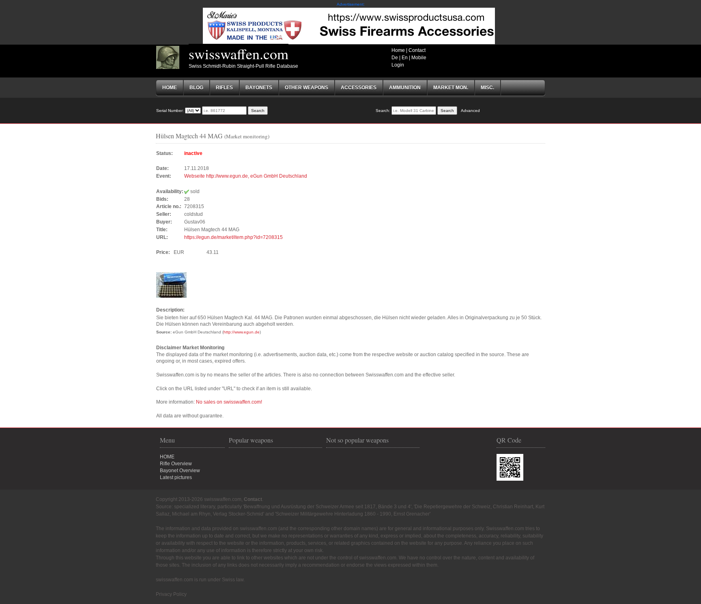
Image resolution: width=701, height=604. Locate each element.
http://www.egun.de (242, 332)
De (394, 57)
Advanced (470, 110)
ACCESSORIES (358, 87)
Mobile (418, 57)
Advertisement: (351, 4)
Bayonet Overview (180, 470)
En (405, 57)
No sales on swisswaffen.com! (229, 402)
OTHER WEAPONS (306, 87)
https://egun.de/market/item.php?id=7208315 (233, 237)
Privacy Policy (171, 594)
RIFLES (224, 87)
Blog (196, 87)
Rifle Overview (176, 463)
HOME (167, 457)
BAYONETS (258, 87)
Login (397, 65)
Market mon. (450, 87)
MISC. (487, 87)
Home (398, 50)
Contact (417, 50)
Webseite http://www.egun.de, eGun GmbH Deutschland (245, 176)
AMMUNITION (405, 87)
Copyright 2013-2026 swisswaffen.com (198, 499)
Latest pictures (176, 477)
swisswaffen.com (238, 53)
